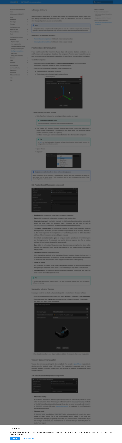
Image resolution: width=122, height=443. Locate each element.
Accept (15, 438)
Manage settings (29, 438)
